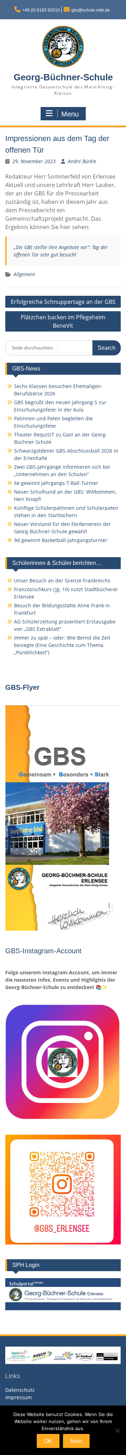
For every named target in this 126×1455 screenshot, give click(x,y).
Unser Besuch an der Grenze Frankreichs (62, 580)
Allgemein (24, 274)
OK (48, 1441)
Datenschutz (20, 1390)
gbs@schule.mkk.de (90, 10)
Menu (70, 114)
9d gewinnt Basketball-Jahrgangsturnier (60, 540)
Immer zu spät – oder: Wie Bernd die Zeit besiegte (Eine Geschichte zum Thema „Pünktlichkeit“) (62, 645)
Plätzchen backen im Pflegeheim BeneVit (63, 321)
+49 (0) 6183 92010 (41, 10)
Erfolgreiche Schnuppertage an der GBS (63, 302)
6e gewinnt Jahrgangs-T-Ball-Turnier (56, 483)
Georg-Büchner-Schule (63, 77)
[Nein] (117, 1430)
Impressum (18, 1397)
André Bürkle (82, 161)
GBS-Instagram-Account (43, 951)
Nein (76, 1441)
